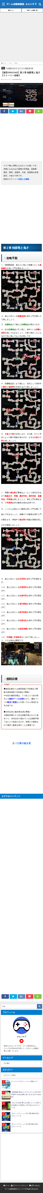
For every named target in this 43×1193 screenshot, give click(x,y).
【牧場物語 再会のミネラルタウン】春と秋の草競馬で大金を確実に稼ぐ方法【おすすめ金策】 (26, 1094)
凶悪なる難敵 (23, 179)
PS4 (3, 68)
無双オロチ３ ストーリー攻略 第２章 (20, 68)
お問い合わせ (35, 1185)
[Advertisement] (21, 37)
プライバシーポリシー (20, 1185)
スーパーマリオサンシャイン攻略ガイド (24, 1081)
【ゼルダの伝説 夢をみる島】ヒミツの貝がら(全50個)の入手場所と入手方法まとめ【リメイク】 (26, 1105)
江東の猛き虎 (24, 743)
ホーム (11, 10)
